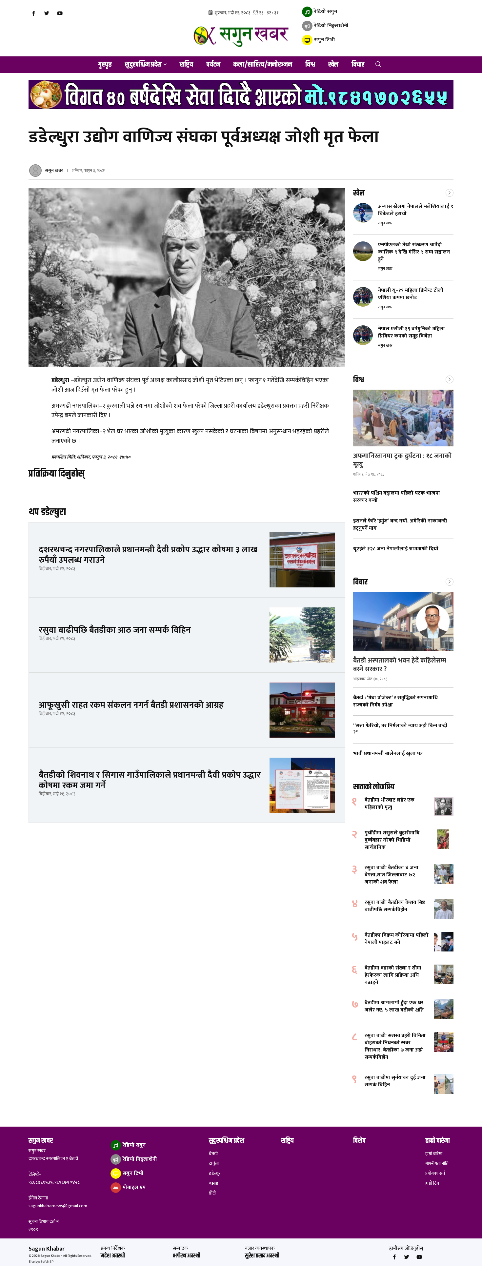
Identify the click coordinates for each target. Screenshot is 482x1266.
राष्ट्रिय (186, 64)
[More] (449, 192)
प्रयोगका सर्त (435, 1173)
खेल (333, 64)
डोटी (212, 1193)
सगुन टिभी (324, 39)
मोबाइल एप (133, 1187)
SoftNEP (46, 1262)
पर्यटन (213, 64)
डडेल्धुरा (215, 1173)
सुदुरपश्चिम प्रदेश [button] (143, 64)
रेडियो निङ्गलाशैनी (330, 25)
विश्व (310, 64)
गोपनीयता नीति (437, 1164)
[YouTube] (60, 13)
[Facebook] (33, 13)
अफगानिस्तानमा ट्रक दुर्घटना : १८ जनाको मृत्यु (402, 460)
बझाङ (214, 1183)
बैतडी (213, 1154)
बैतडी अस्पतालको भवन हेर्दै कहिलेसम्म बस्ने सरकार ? (399, 664)
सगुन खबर (54, 170)
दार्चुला (214, 1164)
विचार (357, 64)
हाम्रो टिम (432, 1183)
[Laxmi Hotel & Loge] (241, 94)
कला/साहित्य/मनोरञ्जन (262, 64)
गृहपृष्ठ (105, 64)
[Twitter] (46, 13)
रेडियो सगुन (325, 11)
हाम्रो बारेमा (433, 1154)
